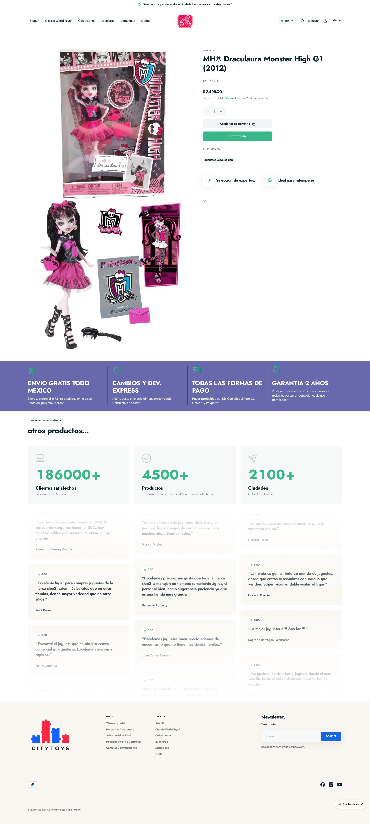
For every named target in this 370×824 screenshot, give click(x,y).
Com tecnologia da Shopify (64, 809)
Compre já (237, 136)
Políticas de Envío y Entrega (123, 741)
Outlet (159, 754)
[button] (309, 21)
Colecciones (163, 735)
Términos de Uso (116, 723)
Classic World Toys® (167, 729)
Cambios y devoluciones (121, 747)
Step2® (159, 723)
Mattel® (209, 50)
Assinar (331, 736)
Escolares (161, 741)
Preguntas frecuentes (120, 729)
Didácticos (162, 747)
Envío (228, 98)
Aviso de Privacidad (118, 735)
